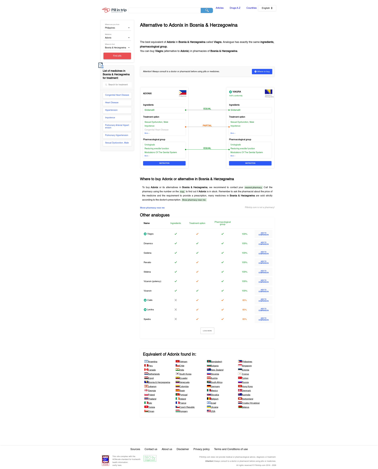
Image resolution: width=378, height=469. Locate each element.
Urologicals (150, 145)
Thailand (152, 399)
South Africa (216, 382)
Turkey (245, 378)
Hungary (183, 411)
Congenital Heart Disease (117, 95)
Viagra (236, 92)
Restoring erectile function (157, 149)
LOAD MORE (207, 331)
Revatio (147, 262)
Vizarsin (147, 291)
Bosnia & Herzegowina (159, 382)
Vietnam (183, 362)
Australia (246, 395)
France (182, 403)
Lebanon (152, 386)
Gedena (147, 253)
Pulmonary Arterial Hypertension (117, 126)
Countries (251, 8)
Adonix (147, 93)
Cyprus (245, 374)
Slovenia (215, 374)
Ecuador (183, 378)
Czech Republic (187, 407)
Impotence (110, 118)
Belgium (215, 399)
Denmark (246, 391)
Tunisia (151, 407)
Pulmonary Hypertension (116, 135)
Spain (182, 391)
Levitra (150, 310)
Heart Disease (111, 103)
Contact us (151, 449)
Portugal (183, 395)
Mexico (214, 391)
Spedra (147, 319)
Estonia (245, 370)
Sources (135, 449)
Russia (245, 382)
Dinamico (148, 243)
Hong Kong (247, 386)
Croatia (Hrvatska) (251, 403)
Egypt (151, 378)
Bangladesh (216, 362)
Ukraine (214, 407)
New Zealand (217, 370)
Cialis (150, 300)
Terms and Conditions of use (231, 449)
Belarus (245, 407)
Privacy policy (201, 449)
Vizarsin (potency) (152, 281)
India (181, 370)
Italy (150, 403)
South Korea (185, 374)
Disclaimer (183, 449)
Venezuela (184, 382)
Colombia (184, 386)
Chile (181, 366)
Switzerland (247, 399)
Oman (151, 411)
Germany (215, 386)
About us (167, 449)
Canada (152, 370)
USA (213, 411)
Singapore (247, 366)
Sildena (147, 272)
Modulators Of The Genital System (161, 152)
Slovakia (215, 395)
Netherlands (154, 374)
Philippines (247, 362)
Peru (150, 366)
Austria (214, 378)
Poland (151, 395)
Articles (220, 8)
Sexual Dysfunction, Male (117, 143)
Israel (213, 403)
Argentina (152, 362)
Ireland (182, 399)
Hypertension (111, 110)
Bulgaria (215, 366)
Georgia (152, 391)
